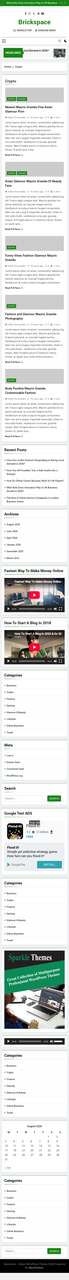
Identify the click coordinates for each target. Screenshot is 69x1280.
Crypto (11, 99)
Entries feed (13, 762)
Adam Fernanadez (17, 117)
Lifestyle (11, 719)
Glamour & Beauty (16, 712)
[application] (34, 595)
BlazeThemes (36, 1267)
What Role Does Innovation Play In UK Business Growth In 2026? (31, 3)
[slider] (58, 1041)
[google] (38, 14)
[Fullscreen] (60, 608)
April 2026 (12, 537)
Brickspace (34, 22)
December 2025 (15, 551)
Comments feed (15, 768)
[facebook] (25, 14)
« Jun (7, 1167)
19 (23, 1150)
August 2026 (13, 524)
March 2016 (13, 558)
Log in (10, 755)
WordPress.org (14, 775)
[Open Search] (59, 41)
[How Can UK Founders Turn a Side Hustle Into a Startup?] (56, 55)
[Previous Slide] (60, 3)
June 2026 (12, 531)
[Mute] (55, 608)
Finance (22, 99)
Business (11, 685)
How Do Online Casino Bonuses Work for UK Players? (35, 480)
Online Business (15, 725)
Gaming (11, 705)
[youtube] (42, 14)
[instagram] (29, 14)
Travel (10, 732)
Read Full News (12, 155)
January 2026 (14, 544)
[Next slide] (65, 3)
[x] (34, 14)
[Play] (8, 608)
